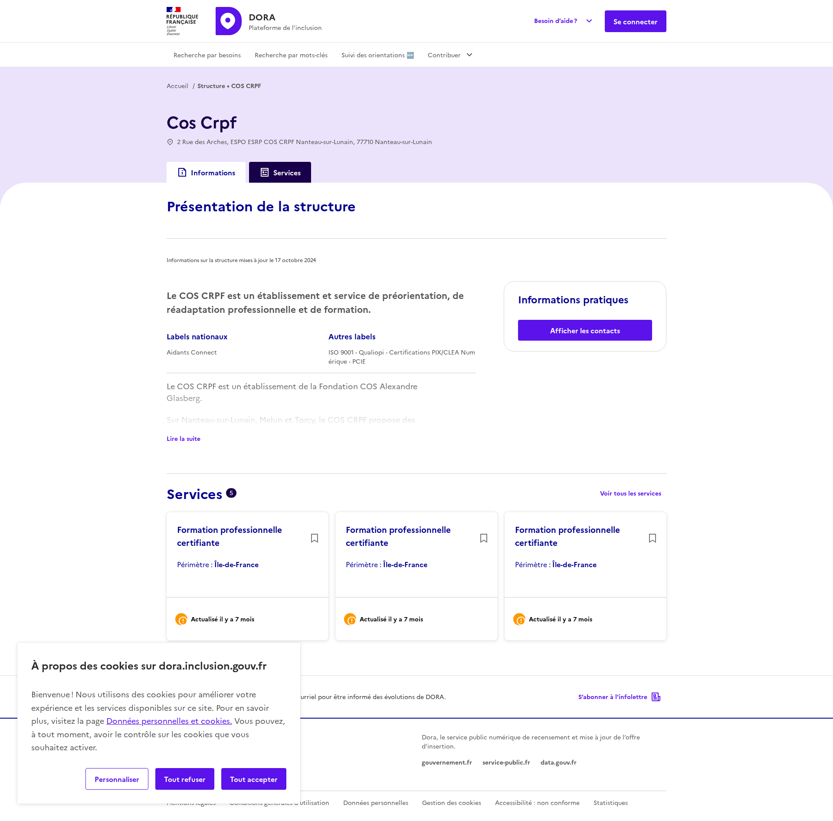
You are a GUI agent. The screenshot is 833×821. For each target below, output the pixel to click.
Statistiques (611, 802)
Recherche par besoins (207, 54)
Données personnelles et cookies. (169, 720)
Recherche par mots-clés (291, 54)
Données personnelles (375, 802)
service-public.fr (506, 762)
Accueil (177, 85)
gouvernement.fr (447, 762)
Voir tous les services (630, 493)
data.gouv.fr (559, 762)
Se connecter (635, 21)
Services (287, 172)
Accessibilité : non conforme (537, 802)
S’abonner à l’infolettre (612, 696)
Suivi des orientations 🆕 (377, 54)
